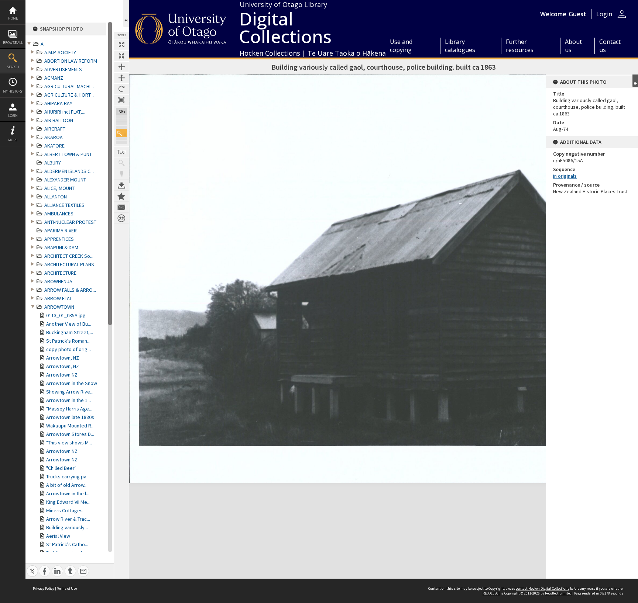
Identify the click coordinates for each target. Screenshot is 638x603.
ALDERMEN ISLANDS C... (69, 171)
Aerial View (58, 536)
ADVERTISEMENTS (63, 69)
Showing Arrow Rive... (69, 391)
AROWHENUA (58, 281)
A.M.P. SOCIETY (60, 52)
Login (13, 115)
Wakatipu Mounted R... (70, 425)
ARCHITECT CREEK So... (68, 256)
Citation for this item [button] (121, 218)
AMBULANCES (58, 213)
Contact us (610, 46)
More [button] (12, 140)
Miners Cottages (64, 510)
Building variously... (67, 527)
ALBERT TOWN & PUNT (68, 154)
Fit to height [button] (121, 77)
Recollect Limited (558, 593)
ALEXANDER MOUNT (65, 179)
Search (13, 67)
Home (13, 18)
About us (573, 46)
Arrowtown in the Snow (71, 383)
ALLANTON (55, 196)
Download (121, 185)
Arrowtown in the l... (67, 493)
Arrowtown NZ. (62, 374)
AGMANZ (53, 77)
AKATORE (54, 145)
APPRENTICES (59, 239)
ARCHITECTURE (60, 273)
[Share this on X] (32, 567)
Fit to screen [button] (121, 55)
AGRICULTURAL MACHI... (69, 86)
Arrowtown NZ (62, 451)
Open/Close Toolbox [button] (126, 13)
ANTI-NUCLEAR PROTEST (70, 222)
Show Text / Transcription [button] (121, 151)
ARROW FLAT (58, 298)
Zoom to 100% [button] (121, 99)
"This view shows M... (69, 442)
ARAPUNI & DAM (61, 247)
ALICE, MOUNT (59, 188)
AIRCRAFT (54, 128)
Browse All (13, 42)
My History (13, 91)
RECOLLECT (491, 593)
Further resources (520, 46)
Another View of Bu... (68, 323)
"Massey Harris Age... (69, 408)
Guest (577, 14)
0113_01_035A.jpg (66, 315)
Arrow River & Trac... (68, 519)
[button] (121, 133)
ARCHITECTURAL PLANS (69, 264)
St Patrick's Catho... (67, 544)
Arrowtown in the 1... (68, 400)
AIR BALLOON (58, 120)
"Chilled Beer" (61, 468)
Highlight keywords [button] (121, 174)
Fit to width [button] (121, 66)
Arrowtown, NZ (62, 357)
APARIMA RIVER (60, 230)
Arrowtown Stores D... (70, 434)
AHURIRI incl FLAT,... (64, 111)
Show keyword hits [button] (121, 163)
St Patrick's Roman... (68, 340)
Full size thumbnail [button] (121, 44)
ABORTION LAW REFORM (70, 61)
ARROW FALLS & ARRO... (70, 290)
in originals (565, 176)
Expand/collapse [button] (635, 80)
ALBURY (52, 162)
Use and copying (401, 46)
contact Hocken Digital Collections (542, 588)
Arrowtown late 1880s (70, 417)
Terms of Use (67, 588)
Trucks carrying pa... (68, 476)
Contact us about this (121, 207)
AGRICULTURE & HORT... (69, 94)
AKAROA (53, 137)
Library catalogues (460, 46)
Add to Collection (121, 196)
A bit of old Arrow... (67, 485)
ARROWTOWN (59, 307)
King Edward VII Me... (68, 502)
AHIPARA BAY (58, 103)
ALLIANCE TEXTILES (64, 205)
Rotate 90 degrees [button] (121, 88)
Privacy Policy (43, 588)
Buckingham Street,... (69, 332)
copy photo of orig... (68, 349)
